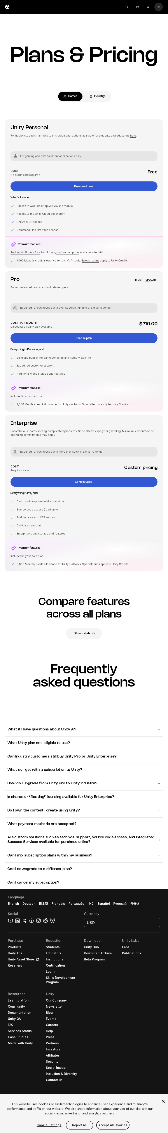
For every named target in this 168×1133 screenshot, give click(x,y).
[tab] (70, 96)
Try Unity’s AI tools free (25, 252)
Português (76, 903)
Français (58, 903)
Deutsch (29, 903)
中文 (91, 903)
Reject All (79, 1125)
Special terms (90, 260)
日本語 (43, 903)
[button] (84, 186)
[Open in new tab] (36, 959)
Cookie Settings (49, 1125)
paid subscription (67, 252)
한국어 (134, 903)
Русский (120, 903)
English (13, 903)
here (133, 135)
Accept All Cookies (113, 1125)
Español (104, 903)
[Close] (163, 1101)
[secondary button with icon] (158, 7)
